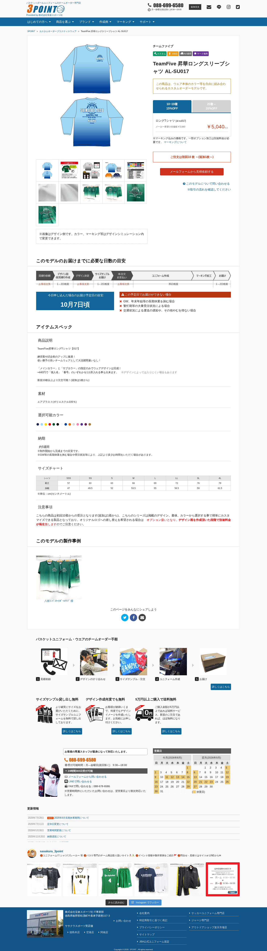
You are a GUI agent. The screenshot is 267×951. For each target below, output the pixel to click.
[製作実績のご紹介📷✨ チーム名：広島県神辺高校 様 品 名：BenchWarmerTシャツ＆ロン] (151, 879)
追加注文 (195, 7)
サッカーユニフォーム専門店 (207, 913)
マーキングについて (175, 142)
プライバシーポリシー (152, 927)
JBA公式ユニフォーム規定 (154, 941)
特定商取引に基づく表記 (153, 920)
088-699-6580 (82, 760)
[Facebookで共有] (133, 617)
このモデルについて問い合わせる (207, 183)
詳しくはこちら (221, 686)
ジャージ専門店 (200, 920)
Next (143, 98)
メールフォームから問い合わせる (87, 776)
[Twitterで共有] (124, 617)
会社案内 (144, 913)
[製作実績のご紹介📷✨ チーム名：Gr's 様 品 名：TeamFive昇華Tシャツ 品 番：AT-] (44, 879)
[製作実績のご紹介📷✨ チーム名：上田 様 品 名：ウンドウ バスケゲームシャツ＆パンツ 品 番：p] (116, 879)
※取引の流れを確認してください (209, 189)
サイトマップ (147, 934)
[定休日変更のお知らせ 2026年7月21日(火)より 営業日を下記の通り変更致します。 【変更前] (223, 879)
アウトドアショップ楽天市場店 (209, 927)
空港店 (90, 932)
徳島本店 (75, 932)
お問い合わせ (123, 920)
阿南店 (104, 932)
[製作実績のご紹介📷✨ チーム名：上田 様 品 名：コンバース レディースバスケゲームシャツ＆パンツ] (80, 879)
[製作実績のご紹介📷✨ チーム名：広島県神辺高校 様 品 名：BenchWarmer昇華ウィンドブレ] (187, 879)
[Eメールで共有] (142, 617)
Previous (39, 98)
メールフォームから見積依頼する (192, 171)
